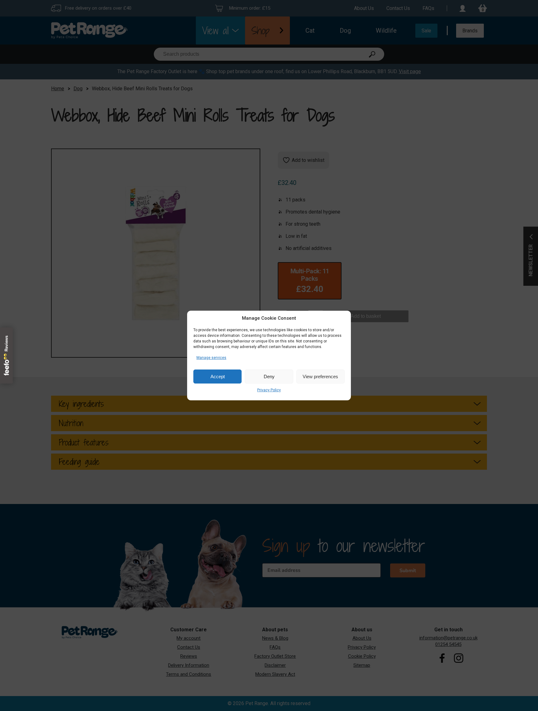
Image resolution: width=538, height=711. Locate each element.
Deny (269, 376)
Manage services (211, 358)
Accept (217, 376)
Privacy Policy (269, 390)
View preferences (320, 376)
